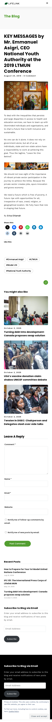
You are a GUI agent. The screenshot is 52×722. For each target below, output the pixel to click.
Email (7, 493)
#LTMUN (33, 259)
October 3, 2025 (12, 328)
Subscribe (12, 639)
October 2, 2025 (12, 372)
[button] (9, 166)
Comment (10, 444)
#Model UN (11, 265)
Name (7, 479)
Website (8, 507)
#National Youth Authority (18, 271)
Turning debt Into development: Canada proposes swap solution (25, 593)
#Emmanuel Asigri (15, 259)
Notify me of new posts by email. (23, 532)
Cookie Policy (14, 711)
